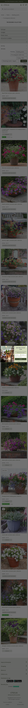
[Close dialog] (26, 346)
